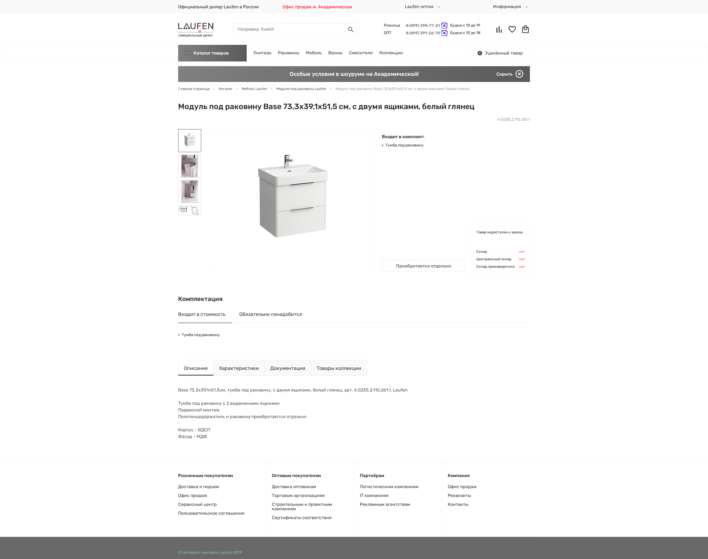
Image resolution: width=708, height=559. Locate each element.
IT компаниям (374, 495)
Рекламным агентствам (385, 504)
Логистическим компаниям (389, 486)
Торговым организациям (298, 495)
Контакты (458, 504)
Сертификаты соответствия (302, 517)
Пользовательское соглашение (211, 513)
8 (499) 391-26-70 (422, 33)
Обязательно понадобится (270, 314)
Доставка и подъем (198, 486)
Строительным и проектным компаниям (302, 506)
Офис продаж (192, 495)
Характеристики (239, 368)
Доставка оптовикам (294, 486)
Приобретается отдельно (423, 266)
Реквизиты (459, 495)
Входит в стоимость (201, 314)
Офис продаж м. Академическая (317, 6)
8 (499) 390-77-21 (422, 25)
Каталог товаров (211, 53)
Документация (287, 368)
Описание (196, 368)
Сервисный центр (197, 504)
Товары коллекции (339, 368)
